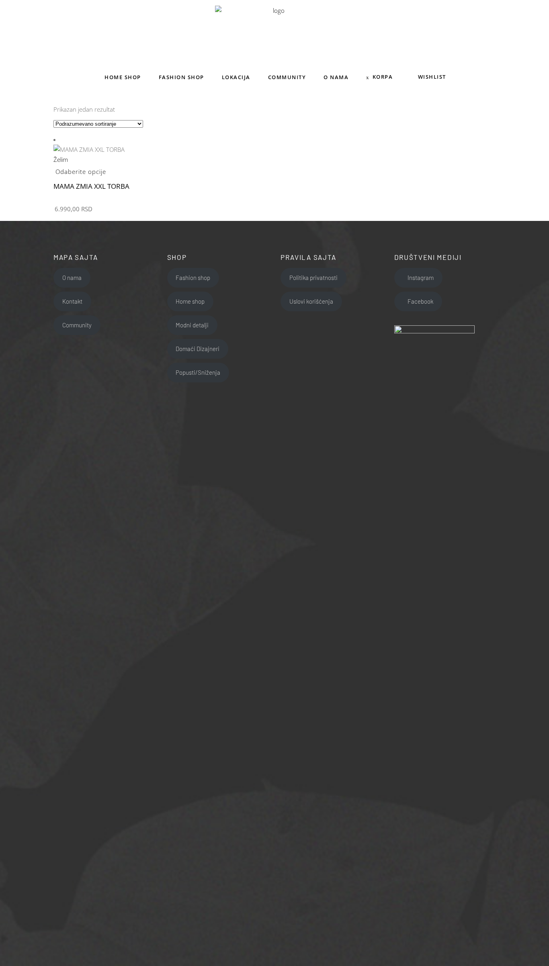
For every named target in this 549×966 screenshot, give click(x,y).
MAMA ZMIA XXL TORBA (91, 186)
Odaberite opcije (80, 171)
